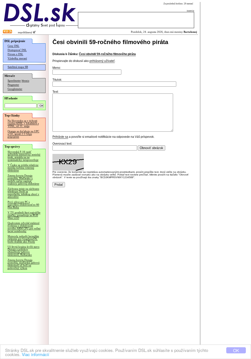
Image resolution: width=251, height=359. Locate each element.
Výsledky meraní (17, 58)
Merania (25, 81)
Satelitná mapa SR (18, 67)
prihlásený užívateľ (102, 61)
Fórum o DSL (15, 54)
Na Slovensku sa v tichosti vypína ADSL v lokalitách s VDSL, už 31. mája (23, 123)
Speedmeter (14, 80)
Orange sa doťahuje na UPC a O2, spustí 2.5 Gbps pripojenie (23, 134)
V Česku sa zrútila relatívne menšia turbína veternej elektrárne (23, 168)
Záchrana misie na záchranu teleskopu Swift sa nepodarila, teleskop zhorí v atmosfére (23, 192)
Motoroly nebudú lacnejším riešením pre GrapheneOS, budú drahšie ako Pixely (23, 239)
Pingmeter (13, 84)
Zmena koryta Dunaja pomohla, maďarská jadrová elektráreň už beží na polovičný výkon (23, 264)
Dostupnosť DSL (17, 50)
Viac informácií (35, 354)
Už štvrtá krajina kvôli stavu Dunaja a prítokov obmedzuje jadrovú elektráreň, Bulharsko (23, 250)
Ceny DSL (13, 46)
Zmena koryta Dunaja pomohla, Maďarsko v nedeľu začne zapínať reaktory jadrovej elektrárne (23, 179)
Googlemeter (15, 89)
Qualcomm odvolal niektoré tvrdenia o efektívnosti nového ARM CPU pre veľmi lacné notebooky (24, 227)
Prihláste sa (60, 137)
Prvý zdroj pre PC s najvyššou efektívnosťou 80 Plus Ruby (23, 205)
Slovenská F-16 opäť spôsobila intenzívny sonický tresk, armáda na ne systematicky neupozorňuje (24, 156)
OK (236, 350)
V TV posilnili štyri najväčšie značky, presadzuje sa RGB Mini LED (24, 215)
